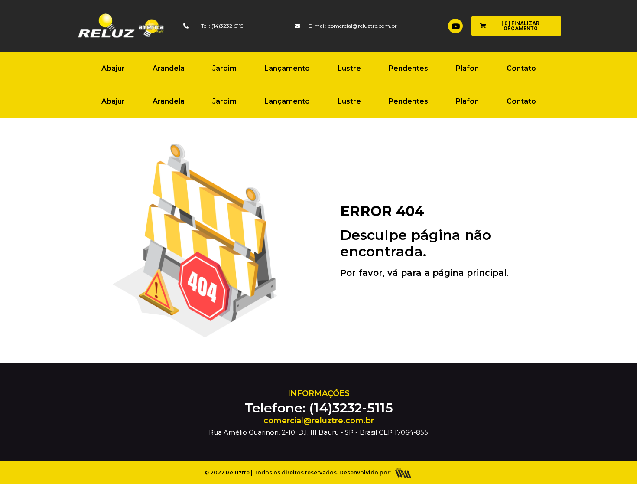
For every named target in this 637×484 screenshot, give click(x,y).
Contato (521, 68)
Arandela (169, 68)
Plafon (467, 68)
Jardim (224, 68)
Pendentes (408, 68)
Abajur (113, 68)
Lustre (349, 68)
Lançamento (287, 68)
